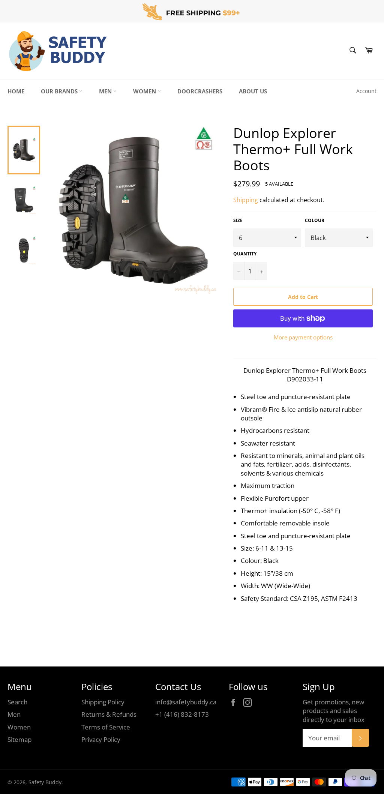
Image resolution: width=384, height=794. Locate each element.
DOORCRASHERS (199, 91)
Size (238, 221)
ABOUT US (253, 91)
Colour (314, 221)
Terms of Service (105, 727)
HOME (16, 91)
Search (17, 702)
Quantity (244, 254)
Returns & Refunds (108, 714)
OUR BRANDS (60, 91)
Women (19, 727)
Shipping (245, 200)
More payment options (303, 337)
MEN (106, 91)
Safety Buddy (45, 782)
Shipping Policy (102, 702)
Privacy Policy (100, 739)
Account (366, 91)
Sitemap (20, 739)
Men (14, 714)
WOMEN (145, 91)
